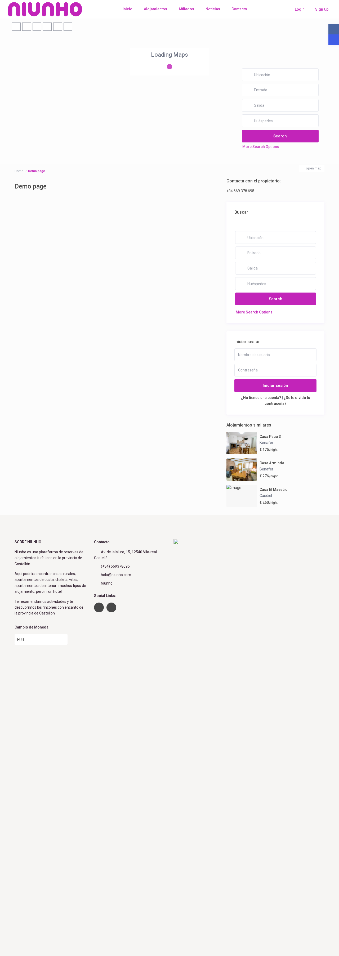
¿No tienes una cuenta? (261, 398)
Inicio (127, 9)
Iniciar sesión (275, 385)
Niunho (107, 583)
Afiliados (186, 9)
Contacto (239, 9)
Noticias (213, 9)
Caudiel (266, 495)
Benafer (266, 443)
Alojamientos (155, 9)
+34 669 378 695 (240, 191)
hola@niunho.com (116, 575)
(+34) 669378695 (115, 566)
